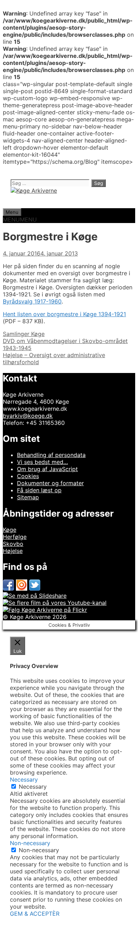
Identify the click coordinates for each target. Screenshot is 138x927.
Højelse (13, 550)
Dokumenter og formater (50, 483)
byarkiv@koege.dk (28, 415)
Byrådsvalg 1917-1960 (32, 301)
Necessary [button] (24, 779)
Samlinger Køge (24, 333)
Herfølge (15, 536)
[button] (20, 219)
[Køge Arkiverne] (34, 190)
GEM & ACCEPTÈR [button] (34, 913)
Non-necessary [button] (30, 843)
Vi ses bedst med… (42, 461)
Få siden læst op (39, 490)
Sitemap (28, 497)
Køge (9, 529)
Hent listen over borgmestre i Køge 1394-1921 (64, 314)
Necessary (33, 786)
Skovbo (13, 543)
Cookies (28, 476)
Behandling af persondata (51, 454)
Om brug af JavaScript (47, 468)
